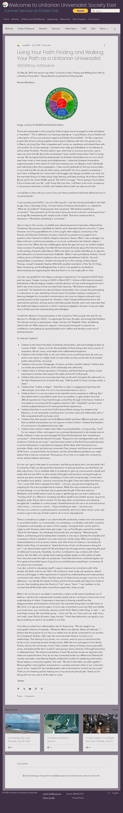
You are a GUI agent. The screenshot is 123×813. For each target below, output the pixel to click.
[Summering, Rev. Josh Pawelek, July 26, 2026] (22, 723)
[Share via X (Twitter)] (24, 689)
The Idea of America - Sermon (58, 739)
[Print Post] (42, 689)
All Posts (9, 28)
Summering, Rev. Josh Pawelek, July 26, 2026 (19, 739)
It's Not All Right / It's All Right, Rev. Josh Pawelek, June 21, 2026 (100, 739)
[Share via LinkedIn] (30, 689)
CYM (83, 28)
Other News (71, 28)
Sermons (56, 28)
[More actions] (104, 45)
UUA (93, 28)
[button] (115, 29)
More (102, 28)
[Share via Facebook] (18, 689)
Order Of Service (26, 28)
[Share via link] (36, 689)
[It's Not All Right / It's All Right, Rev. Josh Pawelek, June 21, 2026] (100, 723)
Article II (43, 28)
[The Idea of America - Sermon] (61, 723)
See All (115, 709)
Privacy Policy (78, 798)
